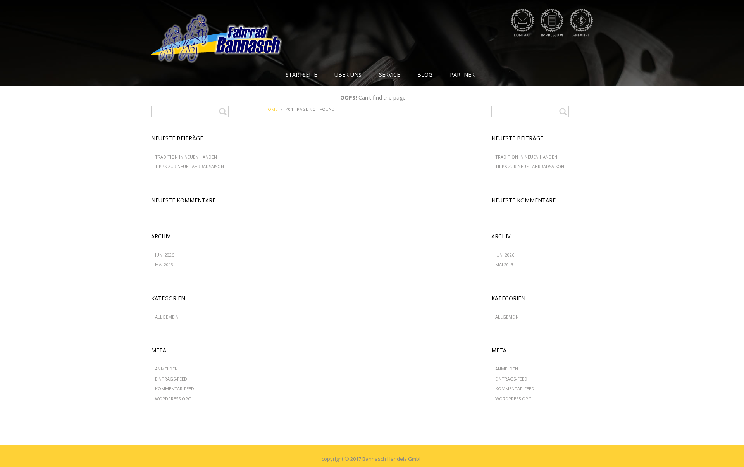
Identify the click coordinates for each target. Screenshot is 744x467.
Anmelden (166, 369)
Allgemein (167, 317)
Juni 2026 (164, 255)
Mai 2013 (164, 264)
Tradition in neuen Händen (186, 157)
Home (271, 109)
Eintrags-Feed (171, 379)
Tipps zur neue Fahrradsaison (189, 166)
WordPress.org (173, 399)
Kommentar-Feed (174, 388)
